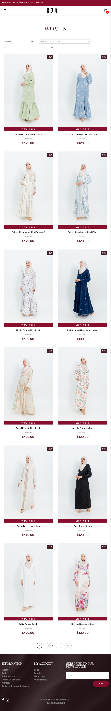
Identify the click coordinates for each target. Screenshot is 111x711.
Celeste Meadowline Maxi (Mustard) (28, 232)
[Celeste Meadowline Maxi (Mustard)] (28, 188)
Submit (100, 683)
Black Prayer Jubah (83, 526)
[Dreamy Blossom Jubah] (82, 580)
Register (38, 673)
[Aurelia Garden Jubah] (82, 384)
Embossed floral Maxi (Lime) (28, 134)
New (50, 57)
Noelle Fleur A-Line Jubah (28, 330)
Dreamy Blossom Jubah (82, 624)
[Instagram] (7, 699)
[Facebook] (3, 699)
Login (36, 670)
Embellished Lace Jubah (28, 526)
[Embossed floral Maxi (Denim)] (82, 90)
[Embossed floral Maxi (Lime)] (28, 90)
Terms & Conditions (11, 679)
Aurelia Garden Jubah (82, 428)
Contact (5, 683)
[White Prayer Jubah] (28, 580)
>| (71, 645)
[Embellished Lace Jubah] (28, 482)
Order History (40, 679)
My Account (39, 676)
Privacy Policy (8, 676)
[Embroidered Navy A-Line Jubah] (82, 286)
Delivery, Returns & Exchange (15, 686)
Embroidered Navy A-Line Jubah (82, 330)
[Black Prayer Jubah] (82, 482)
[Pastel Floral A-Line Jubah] (28, 384)
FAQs (4, 673)
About (5, 670)
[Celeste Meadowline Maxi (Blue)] (82, 188)
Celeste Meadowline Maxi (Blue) (82, 232)
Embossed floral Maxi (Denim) (83, 134)
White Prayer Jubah (28, 624)
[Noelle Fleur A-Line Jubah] (28, 286)
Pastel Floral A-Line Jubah (28, 428)
